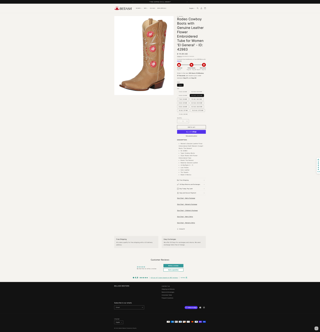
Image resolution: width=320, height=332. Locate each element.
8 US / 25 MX (183, 103)
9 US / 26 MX (183, 106)
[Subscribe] (142, 307)
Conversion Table (167, 295)
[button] (139, 8)
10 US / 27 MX (183, 110)
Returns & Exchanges (168, 292)
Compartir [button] (182, 229)
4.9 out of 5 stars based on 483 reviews (164, 277)
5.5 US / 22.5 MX (197, 92)
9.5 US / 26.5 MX (197, 106)
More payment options (191, 135)
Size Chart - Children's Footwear (187, 210)
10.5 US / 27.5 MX (197, 110)
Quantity (179, 118)
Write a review (173, 265)
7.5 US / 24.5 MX (196, 99)
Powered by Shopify (131, 328)
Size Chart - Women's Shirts (186, 223)
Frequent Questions (167, 298)
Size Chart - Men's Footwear (186, 198)
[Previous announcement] (133, 2)
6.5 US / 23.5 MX (197, 95)
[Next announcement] (187, 2)
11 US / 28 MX (184, 114)
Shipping (179, 56)
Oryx (180, 85)
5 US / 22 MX (184, 92)
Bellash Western (122, 328)
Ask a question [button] (173, 270)
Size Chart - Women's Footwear (187, 204)
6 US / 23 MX (184, 96)
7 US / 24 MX (183, 99)
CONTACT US (166, 286)
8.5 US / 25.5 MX (197, 103)
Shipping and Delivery (168, 289)
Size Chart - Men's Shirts (185, 216)
